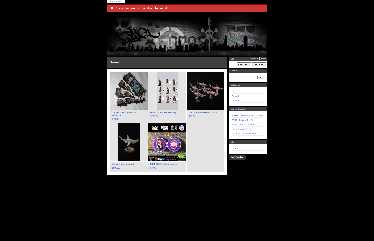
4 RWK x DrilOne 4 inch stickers (247, 115)
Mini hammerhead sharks (244, 124)
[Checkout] (259, 64)
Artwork (235, 96)
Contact (236, 148)
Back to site (116, 1)
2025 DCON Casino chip (244, 133)
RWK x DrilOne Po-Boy (243, 120)
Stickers (236, 100)
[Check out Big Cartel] (237, 157)
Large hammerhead (241, 129)
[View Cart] (244, 64)
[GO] (260, 77)
